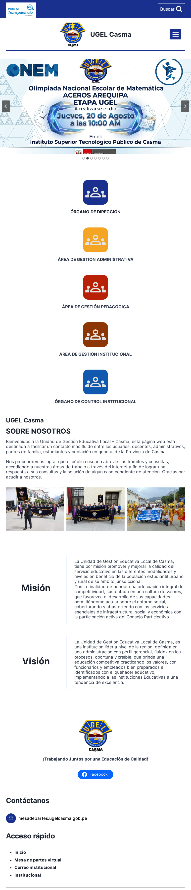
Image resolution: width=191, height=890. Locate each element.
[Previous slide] (6, 106)
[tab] (83, 158)
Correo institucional (35, 867)
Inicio (20, 852)
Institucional (27, 875)
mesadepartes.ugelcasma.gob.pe (52, 818)
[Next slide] (185, 106)
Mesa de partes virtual (37, 860)
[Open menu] (175, 34)
